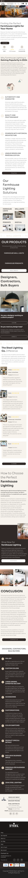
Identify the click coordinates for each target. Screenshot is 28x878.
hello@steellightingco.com (15, 810)
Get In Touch (4, 847)
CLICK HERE (14, 322)
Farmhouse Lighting (11, 545)
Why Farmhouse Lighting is (14, 59)
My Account (4, 850)
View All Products (14, 270)
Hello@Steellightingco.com (6, 855)
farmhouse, (4, 633)
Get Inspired (4, 835)
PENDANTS (7, 222)
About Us (3, 838)
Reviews (14, 51)
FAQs (2, 844)
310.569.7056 (3, 857)
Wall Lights (19, 209)
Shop (2, 832)
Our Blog (3, 841)
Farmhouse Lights (7, 210)
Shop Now (5, 43)
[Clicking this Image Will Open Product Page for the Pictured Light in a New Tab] (3, 446)
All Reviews (14, 463)
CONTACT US (14, 336)
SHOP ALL (18, 222)
